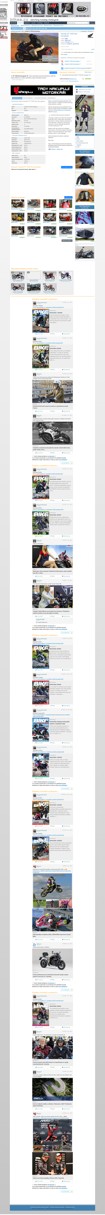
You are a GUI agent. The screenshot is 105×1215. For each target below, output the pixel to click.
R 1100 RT (30, 235)
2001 (22, 31)
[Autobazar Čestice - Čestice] (49, 230)
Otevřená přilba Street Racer (81, 155)
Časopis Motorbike (42, 302)
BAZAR (34, 23)
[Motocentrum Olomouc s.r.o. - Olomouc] (34, 230)
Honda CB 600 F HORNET (33, 291)
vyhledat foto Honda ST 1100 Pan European (75, 68)
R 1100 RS (46, 208)
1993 (36, 28)
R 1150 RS (30, 222)
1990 (46, 28)
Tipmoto (55, 111)
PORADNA (40, 23)
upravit (92, 49)
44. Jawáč (3, 24)
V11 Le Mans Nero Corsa (82, 142)
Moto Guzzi (79, 141)
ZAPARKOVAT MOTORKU (84, 89)
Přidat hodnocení (88, 72)
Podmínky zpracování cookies (57, 1207)
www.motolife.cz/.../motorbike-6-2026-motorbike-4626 (50, 343)
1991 (43, 28)
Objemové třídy (48, 25)
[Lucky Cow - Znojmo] (18, 203)
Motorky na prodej (18, 197)
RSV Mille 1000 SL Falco (16, 209)
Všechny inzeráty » (67, 240)
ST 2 (61, 222)
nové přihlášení (63, 459)
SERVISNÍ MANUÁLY (28, 98)
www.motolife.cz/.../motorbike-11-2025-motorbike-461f (50, 799)
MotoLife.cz (40, 0)
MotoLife (39, 374)
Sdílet (53, 333)
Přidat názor (53, 72)
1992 (39, 28)
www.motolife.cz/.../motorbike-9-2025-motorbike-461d (50, 1000)
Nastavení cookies (70, 1207)
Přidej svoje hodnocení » (74, 81)
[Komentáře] (70, 302)
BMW (77, 137)
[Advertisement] (42, 184)
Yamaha (78, 145)
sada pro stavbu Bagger (80, 210)
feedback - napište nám (57, 149)
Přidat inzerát (68, 197)
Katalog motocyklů (15, 31)
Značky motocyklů (25, 25)
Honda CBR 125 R (33, 280)
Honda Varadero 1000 (17, 280)
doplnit (65, 54)
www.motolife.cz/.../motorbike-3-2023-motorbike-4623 (50, 643)
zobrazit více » (73, 78)
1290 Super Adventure (49, 235)
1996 (27, 28)
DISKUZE (46, 23)
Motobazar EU (59, 110)
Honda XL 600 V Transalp (65, 280)
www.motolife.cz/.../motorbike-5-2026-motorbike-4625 (50, 473)
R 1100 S (14, 222)
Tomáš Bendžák (40, 619)
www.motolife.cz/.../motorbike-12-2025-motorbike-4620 (50, 751)
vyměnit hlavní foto (54, 63)
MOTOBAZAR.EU (85, 151)
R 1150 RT (30, 208)
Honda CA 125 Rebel (18, 291)
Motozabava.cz (30, 0)
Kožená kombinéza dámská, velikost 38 (84, 188)
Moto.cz (39, 866)
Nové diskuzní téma (67, 167)
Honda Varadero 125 (50, 280)
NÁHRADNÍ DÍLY (51, 98)
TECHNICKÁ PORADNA (40, 98)
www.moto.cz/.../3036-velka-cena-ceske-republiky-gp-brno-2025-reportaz (51, 1118)
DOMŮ (14, 23)
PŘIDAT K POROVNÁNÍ (84, 91)
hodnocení (84, 31)
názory (90, 31)
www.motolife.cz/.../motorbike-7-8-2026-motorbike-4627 (50, 307)
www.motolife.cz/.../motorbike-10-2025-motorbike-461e (50, 835)
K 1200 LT (46, 222)
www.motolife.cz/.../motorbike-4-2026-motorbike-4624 (50, 509)
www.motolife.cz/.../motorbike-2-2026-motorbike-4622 (50, 679)
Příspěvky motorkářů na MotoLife (45, 299)
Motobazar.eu (21, 0)
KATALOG (20, 23)
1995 (30, 28)
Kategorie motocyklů (37, 25)
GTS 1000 (63, 235)
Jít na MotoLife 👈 (67, 463)
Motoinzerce (68, 110)
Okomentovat (66, 333)
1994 (33, 28)
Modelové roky (15, 25)
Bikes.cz (12, 0)
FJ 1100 (77, 146)
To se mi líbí (39, 333)
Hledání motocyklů (58, 25)
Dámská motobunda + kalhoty (81, 172)
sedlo (76, 227)
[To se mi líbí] (67, 302)
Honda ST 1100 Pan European (72, 61)
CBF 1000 (62, 208)
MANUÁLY (27, 23)
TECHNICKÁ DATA (17, 98)
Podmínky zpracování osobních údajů (39, 1207)
